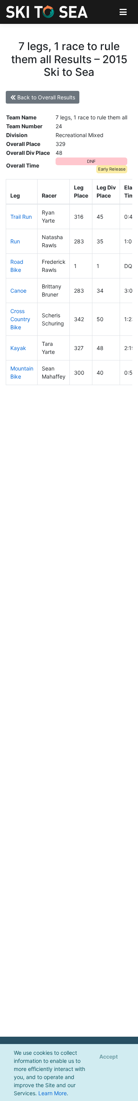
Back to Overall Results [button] (45, 97)
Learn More (52, 1093)
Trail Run (21, 216)
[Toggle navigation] (123, 11)
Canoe (18, 290)
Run (15, 241)
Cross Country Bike (20, 319)
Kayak (18, 348)
